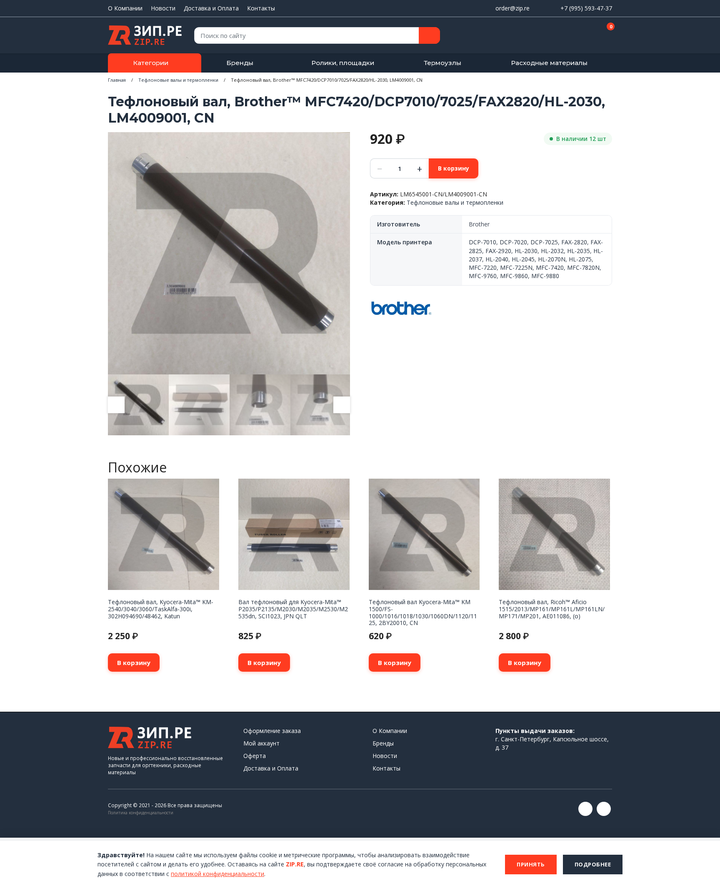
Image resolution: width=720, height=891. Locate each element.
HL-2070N (551, 259)
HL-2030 (526, 251)
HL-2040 (496, 259)
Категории (150, 63)
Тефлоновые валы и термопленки (178, 80)
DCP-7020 (513, 242)
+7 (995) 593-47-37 (586, 8)
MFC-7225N (516, 267)
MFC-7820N (583, 267)
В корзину (453, 168)
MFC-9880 (545, 276)
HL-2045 (523, 259)
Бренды (239, 63)
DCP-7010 (482, 242)
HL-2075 (580, 259)
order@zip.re (512, 8)
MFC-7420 (550, 267)
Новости (163, 8)
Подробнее (593, 864)
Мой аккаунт (261, 743)
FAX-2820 (574, 242)
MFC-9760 (483, 276)
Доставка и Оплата (211, 8)
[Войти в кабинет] (576, 36)
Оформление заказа (272, 731)
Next (341, 405)
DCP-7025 (544, 242)
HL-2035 (578, 251)
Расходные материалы (549, 63)
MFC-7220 (483, 267)
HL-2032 (552, 251)
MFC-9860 (514, 276)
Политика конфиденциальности (140, 813)
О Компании (125, 8)
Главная (117, 80)
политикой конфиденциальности (217, 874)
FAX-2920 (498, 251)
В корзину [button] (133, 662)
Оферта (254, 756)
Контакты (261, 8)
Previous (116, 405)
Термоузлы (442, 63)
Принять (531, 864)
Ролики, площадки (342, 63)
